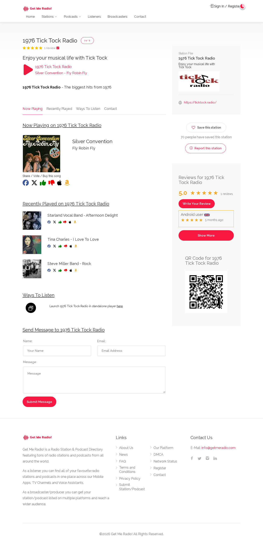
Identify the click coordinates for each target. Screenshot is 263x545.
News (123, 454)
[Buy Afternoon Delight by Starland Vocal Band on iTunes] (70, 222)
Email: (101, 341)
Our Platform (163, 448)
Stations (47, 16)
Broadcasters (117, 16)
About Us (126, 448)
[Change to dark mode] (243, 6)
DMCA (158, 454)
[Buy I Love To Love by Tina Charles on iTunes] (71, 246)
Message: (30, 362)
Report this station (207, 148)
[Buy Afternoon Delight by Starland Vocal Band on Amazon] (75, 222)
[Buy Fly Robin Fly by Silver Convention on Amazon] (67, 184)
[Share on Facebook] (26, 184)
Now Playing (33, 109)
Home (30, 16)
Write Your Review (197, 204)
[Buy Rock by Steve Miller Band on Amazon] (76, 270)
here (120, 306)
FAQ (122, 461)
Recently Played (59, 109)
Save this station (209, 127)
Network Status (165, 461)
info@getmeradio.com (218, 448)
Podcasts (70, 16)
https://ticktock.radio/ (200, 102)
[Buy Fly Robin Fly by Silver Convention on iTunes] (60, 184)
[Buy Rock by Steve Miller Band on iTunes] (71, 270)
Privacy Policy (129, 479)
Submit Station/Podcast (132, 487)
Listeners (94, 16)
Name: (27, 341)
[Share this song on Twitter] (34, 184)
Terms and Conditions (127, 470)
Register (159, 468)
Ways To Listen (88, 109)
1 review (50, 48)
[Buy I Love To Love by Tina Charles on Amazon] (76, 246)
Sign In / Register (226, 6)
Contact (140, 16)
